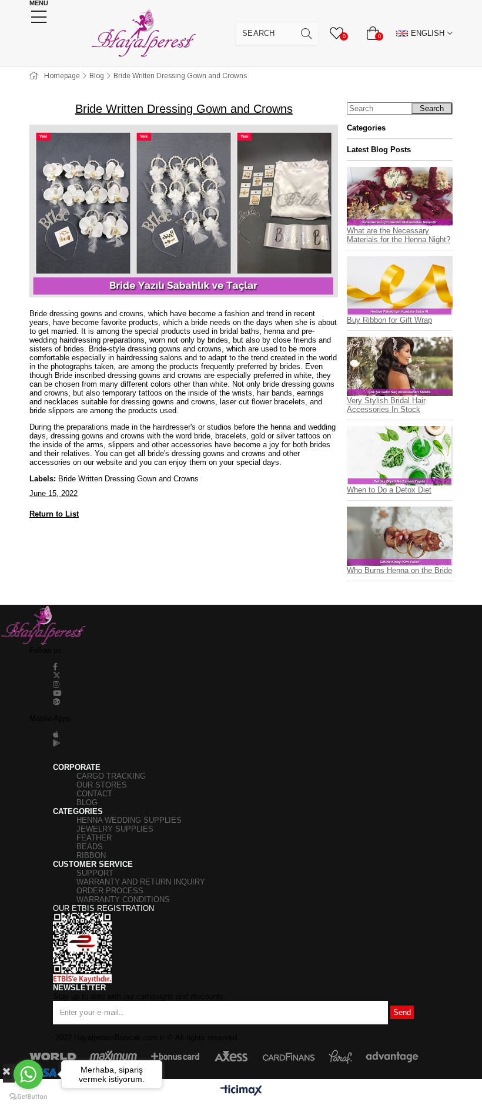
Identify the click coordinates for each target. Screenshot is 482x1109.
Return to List (54, 514)
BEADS (89, 846)
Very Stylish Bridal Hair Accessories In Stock (386, 405)
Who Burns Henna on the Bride (399, 570)
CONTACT (94, 793)
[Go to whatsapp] (28, 1074)
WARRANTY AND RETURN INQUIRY (140, 881)
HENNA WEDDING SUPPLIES (129, 820)
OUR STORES (101, 784)
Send (402, 1012)
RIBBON (91, 855)
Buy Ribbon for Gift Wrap (389, 320)
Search (432, 108)
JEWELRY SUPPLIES (114, 829)
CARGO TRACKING (111, 776)
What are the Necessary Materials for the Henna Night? (398, 235)
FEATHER (94, 837)
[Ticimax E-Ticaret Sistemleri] (241, 1091)
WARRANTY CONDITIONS (123, 899)
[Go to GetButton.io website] (28, 1097)
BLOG (87, 802)
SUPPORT (94, 873)
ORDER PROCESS (109, 890)
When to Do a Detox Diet (389, 489)
